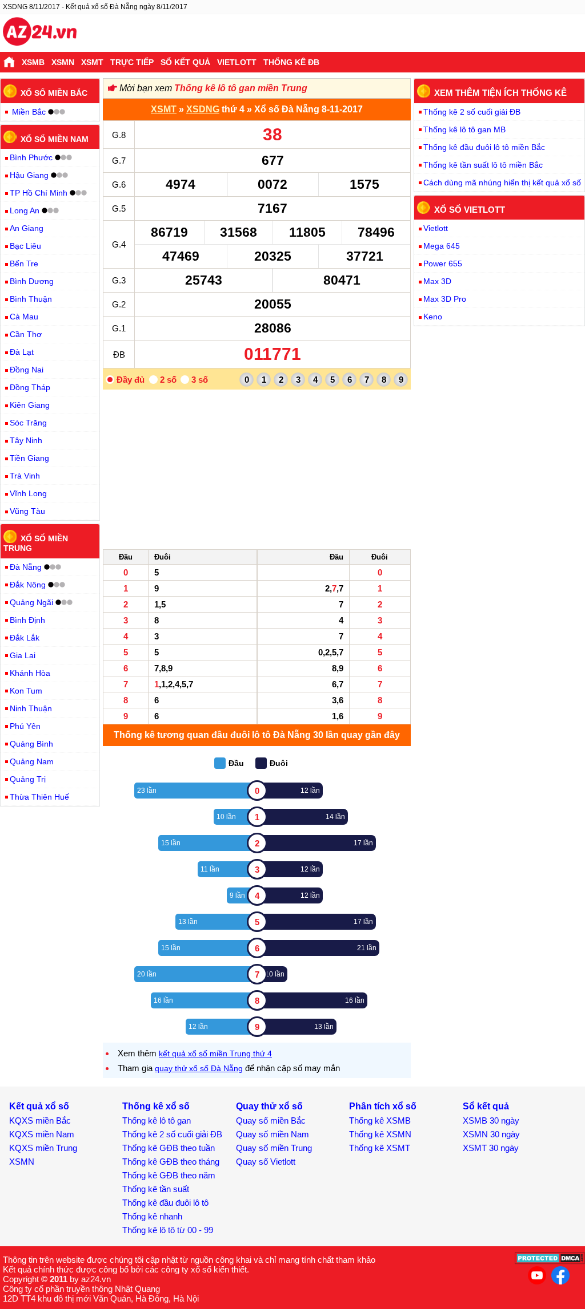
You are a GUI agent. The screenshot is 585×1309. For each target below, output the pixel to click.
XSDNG (202, 109)
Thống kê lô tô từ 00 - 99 (167, 1230)
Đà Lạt (22, 351)
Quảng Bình (31, 743)
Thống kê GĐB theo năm (168, 1175)
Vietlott (237, 62)
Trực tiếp (132, 62)
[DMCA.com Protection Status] (550, 1261)
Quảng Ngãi (31, 602)
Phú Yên (25, 726)
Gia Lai (22, 655)
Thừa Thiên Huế (39, 796)
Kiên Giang (30, 405)
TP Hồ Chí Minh (38, 192)
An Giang (26, 228)
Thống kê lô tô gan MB (464, 129)
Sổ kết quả (185, 62)
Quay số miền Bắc (271, 1120)
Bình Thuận (31, 298)
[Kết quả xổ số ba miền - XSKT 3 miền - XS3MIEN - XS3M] (40, 33)
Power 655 (442, 263)
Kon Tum (26, 690)
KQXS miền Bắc (40, 1120)
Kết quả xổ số (39, 1106)
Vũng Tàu (27, 511)
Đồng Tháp (30, 387)
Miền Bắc (29, 111)
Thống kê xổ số (156, 1106)
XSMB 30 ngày (491, 1120)
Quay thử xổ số (269, 1106)
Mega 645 (441, 245)
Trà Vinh (25, 475)
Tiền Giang (29, 458)
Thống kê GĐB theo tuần (168, 1148)
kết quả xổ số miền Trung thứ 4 (215, 1053)
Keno (432, 316)
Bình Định (27, 620)
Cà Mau (24, 316)
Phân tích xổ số (382, 1106)
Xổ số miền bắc (54, 93)
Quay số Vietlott (265, 1161)
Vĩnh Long (28, 493)
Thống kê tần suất (155, 1189)
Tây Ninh (26, 440)
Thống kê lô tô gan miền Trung (240, 88)
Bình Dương (32, 281)
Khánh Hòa (30, 673)
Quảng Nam (32, 761)
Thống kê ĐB (291, 62)
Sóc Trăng (28, 422)
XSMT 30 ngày (491, 1148)
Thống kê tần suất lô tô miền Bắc (483, 164)
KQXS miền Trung (43, 1148)
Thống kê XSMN (380, 1134)
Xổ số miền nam (55, 138)
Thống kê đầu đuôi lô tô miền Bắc (484, 147)
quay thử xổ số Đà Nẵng (199, 1068)
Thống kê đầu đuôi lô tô (165, 1202)
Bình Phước (31, 157)
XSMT (92, 62)
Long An (24, 210)
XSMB (33, 62)
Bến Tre (24, 263)
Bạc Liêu (25, 245)
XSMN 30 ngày (491, 1134)
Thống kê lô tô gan (156, 1120)
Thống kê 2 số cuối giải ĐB (471, 111)
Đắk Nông (28, 584)
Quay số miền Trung (274, 1148)
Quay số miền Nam (272, 1134)
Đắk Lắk (24, 637)
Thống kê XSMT (379, 1148)
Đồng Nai (26, 369)
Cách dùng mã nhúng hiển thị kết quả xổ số (502, 182)
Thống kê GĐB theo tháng (170, 1161)
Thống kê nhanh (152, 1216)
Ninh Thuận (31, 708)
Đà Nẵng (26, 567)
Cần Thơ (26, 334)
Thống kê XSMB (380, 1120)
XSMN (62, 62)
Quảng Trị (28, 779)
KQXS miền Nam (41, 1134)
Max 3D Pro (444, 298)
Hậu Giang (29, 175)
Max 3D (437, 281)
